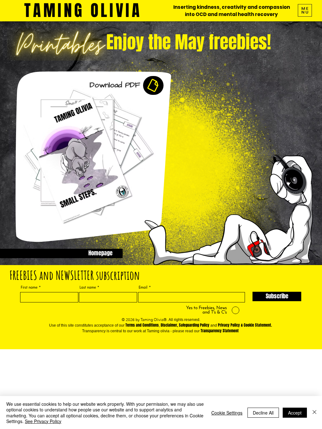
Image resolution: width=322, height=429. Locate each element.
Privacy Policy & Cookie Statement (244, 325)
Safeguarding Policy (194, 325)
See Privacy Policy (43, 421)
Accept (295, 413)
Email (143, 287)
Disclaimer (169, 325)
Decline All (263, 413)
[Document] (153, 85)
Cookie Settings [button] (226, 413)
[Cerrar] (314, 412)
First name (29, 287)
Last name (88, 287)
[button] (305, 10)
